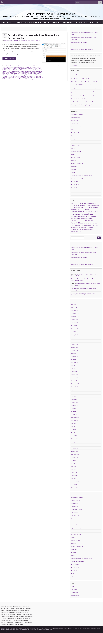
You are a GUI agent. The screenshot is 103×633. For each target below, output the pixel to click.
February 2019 (74, 344)
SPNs (91, 22)
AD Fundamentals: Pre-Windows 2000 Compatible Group (85, 46)
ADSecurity (74, 209)
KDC (82, 214)
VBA (42, 77)
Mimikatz (46, 22)
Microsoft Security (14, 40)
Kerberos (91, 214)
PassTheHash (80, 221)
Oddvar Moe (74, 288)
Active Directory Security (93, 205)
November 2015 (75, 411)
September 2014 (75, 454)
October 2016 (74, 380)
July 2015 (73, 423)
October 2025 (74, 319)
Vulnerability (74, 194)
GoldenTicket (88, 212)
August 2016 (74, 387)
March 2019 (74, 341)
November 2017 (75, 359)
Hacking (73, 139)
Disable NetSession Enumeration (24, 69)
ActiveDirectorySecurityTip (80, 207)
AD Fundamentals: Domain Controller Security (82, 49)
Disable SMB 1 (11, 71)
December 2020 (75, 328)
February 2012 (74, 487)
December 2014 (75, 445)
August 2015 (74, 420)
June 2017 (73, 365)
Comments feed (75, 592)
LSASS (90, 216)
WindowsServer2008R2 (76, 229)
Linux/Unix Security (76, 151)
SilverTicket (96, 225)
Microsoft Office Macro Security (18, 73)
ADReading (94, 207)
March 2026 (74, 307)
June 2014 (73, 463)
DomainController (77, 212)
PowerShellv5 (94, 223)
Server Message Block (20, 77)
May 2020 (73, 332)
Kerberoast (85, 214)
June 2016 (73, 393)
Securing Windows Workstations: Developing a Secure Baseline (33, 36)
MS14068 (73, 221)
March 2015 (74, 435)
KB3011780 (78, 214)
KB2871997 (20, 72)
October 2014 (74, 451)
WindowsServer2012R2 (76, 231)
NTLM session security (19, 75)
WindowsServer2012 (87, 229)
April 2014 (73, 469)
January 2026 (74, 310)
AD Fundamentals (75, 117)
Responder (30, 76)
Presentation (86, 225)
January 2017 (74, 374)
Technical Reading (75, 184)
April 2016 (73, 396)
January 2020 (74, 335)
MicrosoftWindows (84, 218)
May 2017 (73, 368)
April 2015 (73, 432)
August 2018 (74, 350)
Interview (73, 148)
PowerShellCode (77, 223)
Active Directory (92, 203)
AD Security (79, 209)
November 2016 (75, 377)
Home (3, 22)
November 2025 (75, 316)
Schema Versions (68, 22)
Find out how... (74, 65)
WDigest (10, 79)
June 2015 (73, 426)
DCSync (87, 209)
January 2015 (74, 442)
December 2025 (75, 313)
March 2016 (74, 399)
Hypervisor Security (76, 145)
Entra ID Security (75, 133)
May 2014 (73, 466)
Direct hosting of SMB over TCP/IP (28, 68)
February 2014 (74, 475)
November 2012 (75, 481)
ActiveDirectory (79, 203)
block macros (13, 66)
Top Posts (98, 22)
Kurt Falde (74, 293)
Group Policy (9, 72)
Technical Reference (35, 40)
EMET (3, 72)
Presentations (56, 22)
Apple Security (74, 120)
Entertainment (74, 129)
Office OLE (10, 76)
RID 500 (35, 76)
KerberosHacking (76, 216)
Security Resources (81, 22)
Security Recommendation (24, 40)
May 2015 (73, 429)
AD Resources (18, 22)
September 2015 (75, 417)
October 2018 (74, 347)
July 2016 (73, 390)
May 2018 (73, 353)
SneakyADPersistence (76, 227)
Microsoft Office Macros (33, 73)
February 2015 (74, 439)
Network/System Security (77, 163)
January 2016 (74, 405)
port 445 (24, 76)
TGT (86, 227)
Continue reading (9, 58)
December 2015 (75, 408)
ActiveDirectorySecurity (77, 114)
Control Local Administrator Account (19, 67)
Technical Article (75, 181)
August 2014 (74, 457)
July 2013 (73, 478)
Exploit (73, 136)
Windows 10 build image (19, 79)
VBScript (4, 79)
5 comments (63, 66)
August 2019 (74, 338)
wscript (31, 79)
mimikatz (4, 75)
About (9, 22)
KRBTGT (83, 216)
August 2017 (74, 362)
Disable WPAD (40, 71)
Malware (73, 154)
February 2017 (74, 371)
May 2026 (73, 304)
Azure (83, 209)
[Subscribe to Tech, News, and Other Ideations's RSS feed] (2, 2)
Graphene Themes (12, 631)
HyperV (93, 211)
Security (73, 172)
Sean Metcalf (6, 40)
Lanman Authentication (36, 72)
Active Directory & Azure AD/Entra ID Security (51, 13)
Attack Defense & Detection (32, 22)
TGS (84, 227)
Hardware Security (75, 142)
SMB (28, 77)
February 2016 (74, 402)
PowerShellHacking (87, 223)
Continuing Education (76, 126)
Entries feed (74, 589)
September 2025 (75, 322)
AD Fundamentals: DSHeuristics (79, 42)
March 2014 (74, 472)
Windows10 (90, 227)
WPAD (27, 79)
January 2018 (74, 356)
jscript (14, 72)
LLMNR (7, 73)
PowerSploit (74, 225)
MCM (94, 216)
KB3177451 (26, 72)
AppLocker (7, 66)
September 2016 (75, 383)
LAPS (3, 73)
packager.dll (19, 76)
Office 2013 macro (30, 75)
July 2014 (73, 460)
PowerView (80, 225)
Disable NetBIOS (11, 69)
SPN (82, 227)
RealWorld (73, 169)
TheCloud (73, 191)
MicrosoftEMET (75, 218)
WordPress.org (75, 595)
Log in (72, 586)
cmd (8, 67)
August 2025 (74, 325)
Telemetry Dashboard (35, 77)
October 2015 (74, 414)
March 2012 (74, 484)
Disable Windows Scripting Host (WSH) (25, 71)
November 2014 (75, 448)
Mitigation (73, 160)
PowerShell (74, 166)
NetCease (10, 75)
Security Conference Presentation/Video (81, 175)
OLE (14, 76)
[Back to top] (99, 629)
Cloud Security (74, 123)
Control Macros (34, 67)
